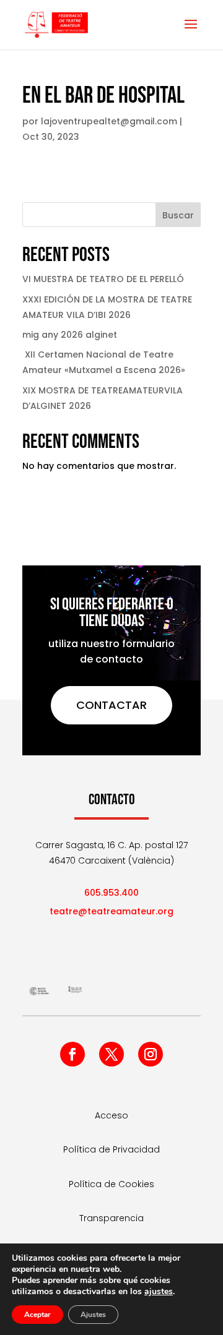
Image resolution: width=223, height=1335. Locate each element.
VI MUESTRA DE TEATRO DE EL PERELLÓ (103, 279)
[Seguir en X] (111, 1054)
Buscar (178, 215)
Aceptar (37, 1315)
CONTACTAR (111, 705)
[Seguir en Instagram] (150, 1054)
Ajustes (93, 1315)
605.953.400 (111, 892)
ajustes (158, 1291)
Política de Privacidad (111, 1149)
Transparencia (111, 1218)
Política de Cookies (111, 1184)
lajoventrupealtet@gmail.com (109, 121)
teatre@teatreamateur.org (111, 911)
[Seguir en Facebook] (72, 1054)
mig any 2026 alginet (69, 334)
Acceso (111, 1115)
